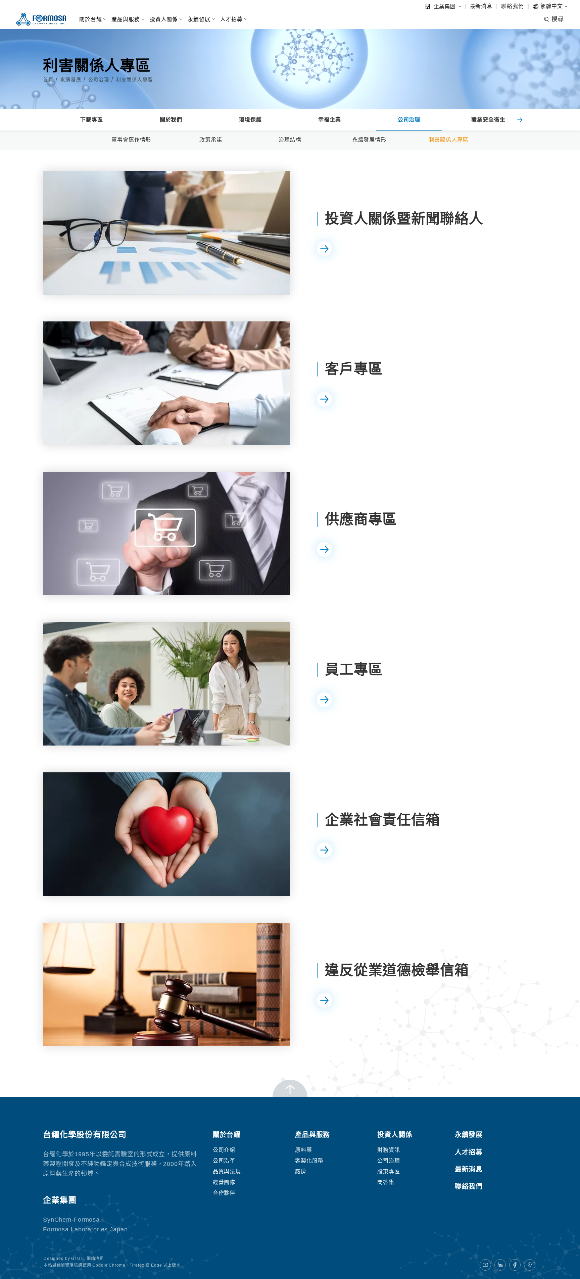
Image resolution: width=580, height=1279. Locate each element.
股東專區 (388, 1171)
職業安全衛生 (488, 119)
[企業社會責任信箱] (166, 834)
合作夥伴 (224, 1193)
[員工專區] (166, 684)
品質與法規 (227, 1171)
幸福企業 (329, 119)
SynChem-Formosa (71, 1219)
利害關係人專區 (134, 79)
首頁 (49, 79)
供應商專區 (361, 519)
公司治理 (99, 79)
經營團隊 (224, 1182)
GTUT (77, 1258)
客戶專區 (353, 369)
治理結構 (290, 140)
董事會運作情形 (131, 140)
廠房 (300, 1171)
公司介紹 (224, 1150)
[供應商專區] (166, 533)
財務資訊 (388, 1150)
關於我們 (171, 119)
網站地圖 (95, 1258)
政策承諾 (210, 140)
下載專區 (91, 119)
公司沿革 (224, 1161)
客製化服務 (309, 1161)
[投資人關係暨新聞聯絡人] (166, 233)
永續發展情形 (369, 140)
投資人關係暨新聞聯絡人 (404, 218)
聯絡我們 (512, 6)
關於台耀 (90, 19)
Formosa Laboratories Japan (85, 1229)
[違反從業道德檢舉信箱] (166, 984)
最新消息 (481, 6)
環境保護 (250, 119)
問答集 (385, 1182)
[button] (519, 119)
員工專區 (353, 669)
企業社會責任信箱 (382, 820)
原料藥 (303, 1150)
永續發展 (199, 19)
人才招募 (231, 19)
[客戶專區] (166, 383)
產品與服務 (125, 19)
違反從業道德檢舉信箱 (397, 970)
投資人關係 (164, 19)
